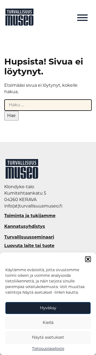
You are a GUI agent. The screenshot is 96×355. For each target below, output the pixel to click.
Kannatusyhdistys (24, 226)
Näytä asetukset (48, 337)
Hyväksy (48, 307)
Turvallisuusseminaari (29, 237)
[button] (88, 259)
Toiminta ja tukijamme (29, 216)
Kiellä (48, 322)
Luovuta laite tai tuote (29, 246)
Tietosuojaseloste (48, 348)
